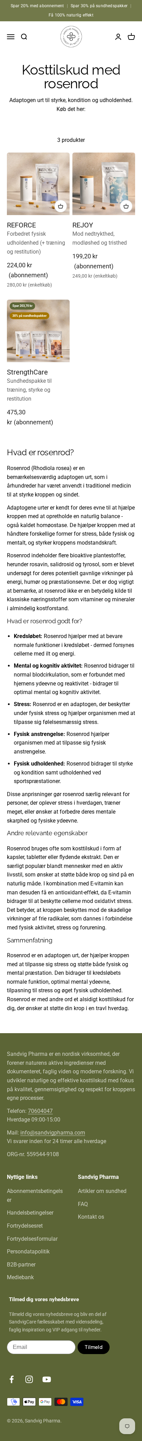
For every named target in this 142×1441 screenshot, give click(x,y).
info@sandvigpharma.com (52, 1132)
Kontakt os (91, 1217)
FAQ (83, 1204)
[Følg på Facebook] (11, 1379)
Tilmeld (93, 1347)
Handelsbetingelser (30, 1212)
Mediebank (20, 1277)
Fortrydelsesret (25, 1225)
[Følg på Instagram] (29, 1379)
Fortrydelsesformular (32, 1239)
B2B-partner (21, 1264)
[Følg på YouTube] (46, 1379)
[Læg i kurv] (60, 206)
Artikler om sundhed (102, 1191)
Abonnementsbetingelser (35, 1195)
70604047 (40, 1111)
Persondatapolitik (28, 1251)
